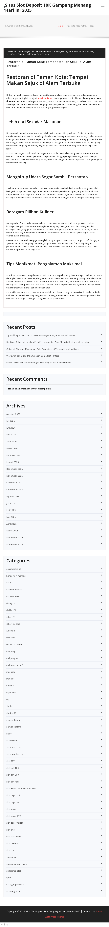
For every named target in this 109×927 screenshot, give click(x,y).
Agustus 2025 (13, 496)
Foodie (64, 51)
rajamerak (11, 692)
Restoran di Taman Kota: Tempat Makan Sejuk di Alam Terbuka (48, 64)
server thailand (13, 726)
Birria (58, 51)
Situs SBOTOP (13, 747)
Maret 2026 (12, 448)
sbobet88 (11, 713)
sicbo (9, 733)
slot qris (10, 829)
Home (60, 25)
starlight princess (15, 884)
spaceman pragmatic (16, 864)
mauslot (10, 678)
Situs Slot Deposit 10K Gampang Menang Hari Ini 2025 (48, 8)
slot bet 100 (12, 767)
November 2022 (14, 544)
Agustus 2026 (13, 414)
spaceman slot (13, 870)
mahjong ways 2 (14, 664)
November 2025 (14, 475)
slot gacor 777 (13, 816)
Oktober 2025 (13, 482)
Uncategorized (27, 51)
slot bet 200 (12, 774)
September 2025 (15, 489)
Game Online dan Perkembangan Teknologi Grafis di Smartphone (38, 362)
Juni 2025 (11, 510)
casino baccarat (14, 589)
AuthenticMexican (47, 51)
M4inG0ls (12, 51)
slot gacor (11, 809)
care (8, 582)
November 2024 (14, 537)
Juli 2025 (10, 503)
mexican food (44, 98)
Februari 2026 (13, 455)
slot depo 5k (12, 802)
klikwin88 (10, 637)
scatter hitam (13, 719)
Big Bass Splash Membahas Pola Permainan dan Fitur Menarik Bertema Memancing (47, 342)
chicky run (11, 603)
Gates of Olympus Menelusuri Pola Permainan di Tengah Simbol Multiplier (43, 349)
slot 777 (10, 761)
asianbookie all (13, 568)
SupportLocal (24, 54)
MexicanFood (87, 51)
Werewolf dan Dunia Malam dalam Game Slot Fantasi (32, 355)
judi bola (10, 630)
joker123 (10, 616)
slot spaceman (13, 836)
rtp (8, 699)
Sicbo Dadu (11, 740)
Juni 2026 (11, 427)
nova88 (10, 685)
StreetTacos (11, 54)
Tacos (33, 54)
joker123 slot (13, 623)
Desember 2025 (14, 468)
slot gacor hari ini (14, 822)
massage (10, 671)
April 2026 (11, 441)
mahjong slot (12, 658)
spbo (8, 877)
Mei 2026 (11, 434)
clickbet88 (11, 610)
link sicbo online (14, 644)
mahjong (10, 651)
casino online (12, 596)
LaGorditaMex (74, 51)
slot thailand (12, 843)
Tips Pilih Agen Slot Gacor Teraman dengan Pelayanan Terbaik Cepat (40, 335)
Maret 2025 (12, 530)
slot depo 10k (13, 795)
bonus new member (16, 575)
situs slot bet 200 (15, 754)
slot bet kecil (12, 781)
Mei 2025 (11, 516)
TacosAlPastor (43, 54)
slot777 (10, 850)
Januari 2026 (12, 462)
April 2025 (11, 523)
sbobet (10, 706)
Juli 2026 (10, 420)
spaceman (11, 857)
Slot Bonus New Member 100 (21, 788)
